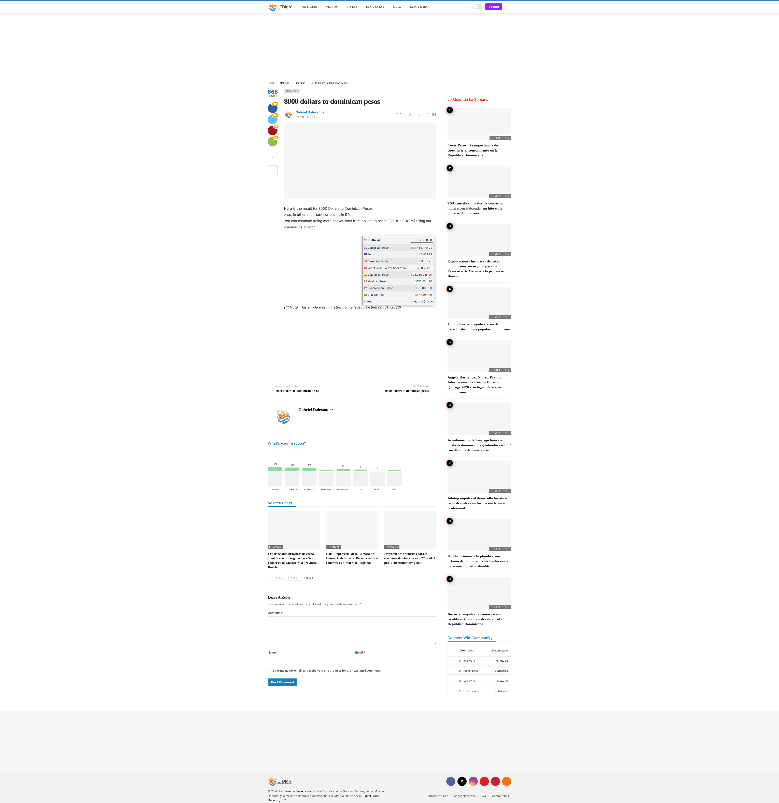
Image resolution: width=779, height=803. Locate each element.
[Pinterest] (495, 781)
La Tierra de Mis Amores (295, 791)
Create (493, 6)
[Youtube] (484, 781)
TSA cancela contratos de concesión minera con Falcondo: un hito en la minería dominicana (475, 208)
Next (294, 577)
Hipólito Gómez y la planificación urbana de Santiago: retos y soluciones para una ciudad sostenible (478, 561)
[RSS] (506, 781)
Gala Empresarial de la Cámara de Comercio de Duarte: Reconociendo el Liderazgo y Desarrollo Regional (352, 558)
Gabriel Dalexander (311, 112)
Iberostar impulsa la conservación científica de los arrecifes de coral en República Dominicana (476, 619)
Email (360, 652)
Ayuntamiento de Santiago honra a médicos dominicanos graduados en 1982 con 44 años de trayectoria (479, 445)
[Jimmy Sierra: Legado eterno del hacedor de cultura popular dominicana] (479, 303)
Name (273, 652)
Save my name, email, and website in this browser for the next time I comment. (327, 670)
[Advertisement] (389, 47)
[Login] (508, 7)
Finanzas (292, 91)
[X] (462, 781)
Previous (279, 577)
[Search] (467, 7)
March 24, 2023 (306, 116)
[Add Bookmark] (273, 170)
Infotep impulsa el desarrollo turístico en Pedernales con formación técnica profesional (477, 503)
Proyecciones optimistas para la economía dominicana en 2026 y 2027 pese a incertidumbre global (409, 558)
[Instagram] (473, 781)
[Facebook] (450, 781)
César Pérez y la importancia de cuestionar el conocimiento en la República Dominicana (473, 150)
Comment (276, 613)
